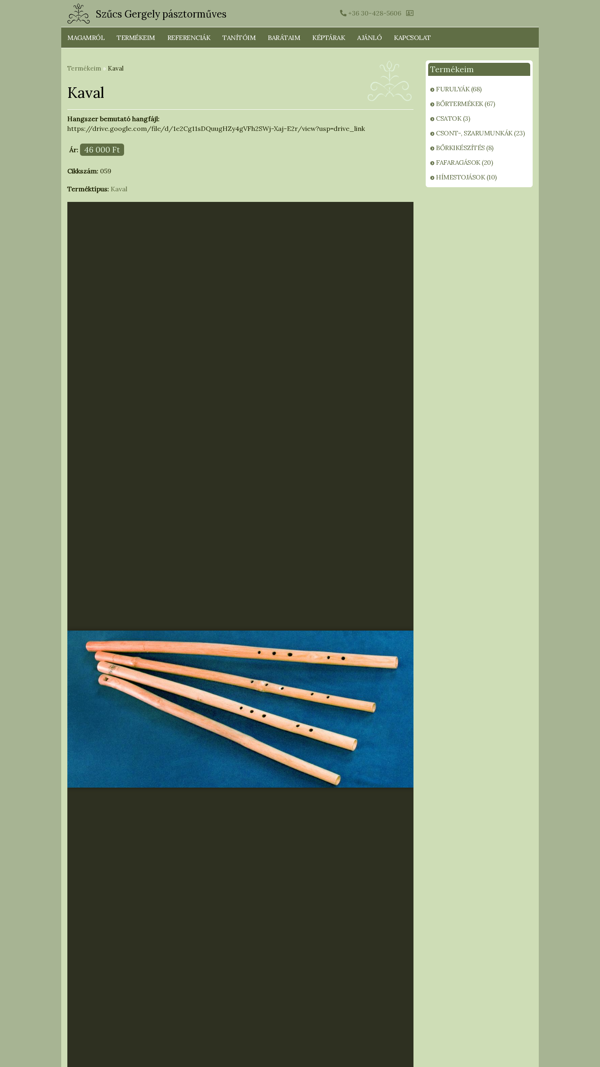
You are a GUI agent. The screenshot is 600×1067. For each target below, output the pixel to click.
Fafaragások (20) (464, 162)
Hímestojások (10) (466, 177)
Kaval (119, 189)
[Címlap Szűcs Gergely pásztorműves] (78, 13)
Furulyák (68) (459, 89)
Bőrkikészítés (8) (464, 148)
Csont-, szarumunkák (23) (480, 133)
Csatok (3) (453, 118)
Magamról (85, 37)
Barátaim (284, 37)
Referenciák (189, 37)
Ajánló (369, 37)
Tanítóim (239, 37)
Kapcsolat (412, 37)
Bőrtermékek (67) (465, 104)
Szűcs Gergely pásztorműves (161, 14)
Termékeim (136, 37)
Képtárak (328, 37)
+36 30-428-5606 (374, 13)
